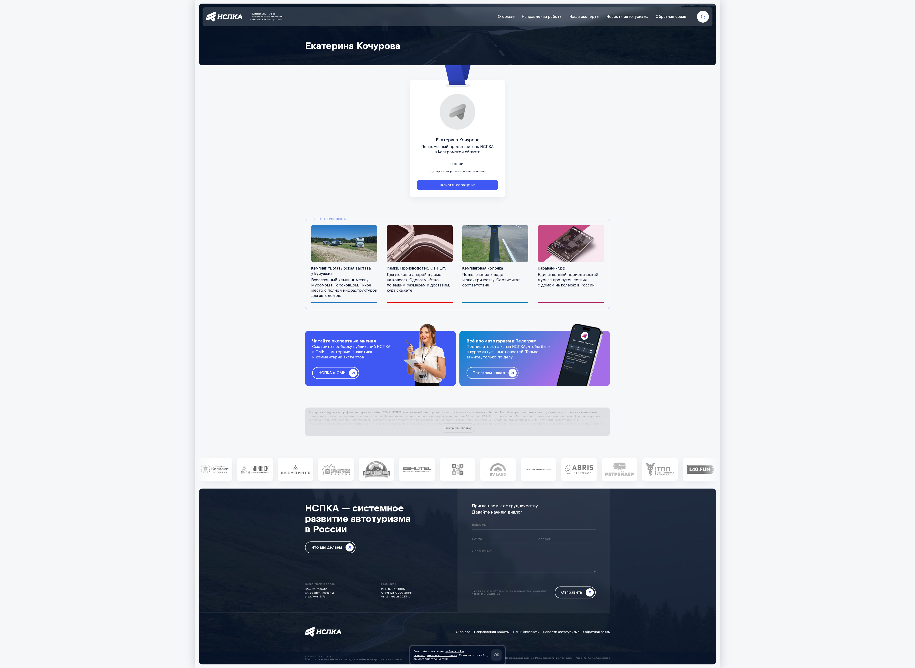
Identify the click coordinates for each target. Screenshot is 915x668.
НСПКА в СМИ (332, 373)
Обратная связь (671, 16)
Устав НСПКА (583, 657)
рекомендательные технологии (435, 655)
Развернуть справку (458, 428)
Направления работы (542, 16)
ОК (496, 655)
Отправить (571, 592)
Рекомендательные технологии (554, 657)
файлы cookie (454, 651)
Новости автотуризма (627, 16)
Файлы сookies (601, 657)
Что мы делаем (326, 547)
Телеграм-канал (489, 373)
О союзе (506, 16)
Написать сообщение (457, 185)
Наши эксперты (584, 16)
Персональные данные (519, 657)
